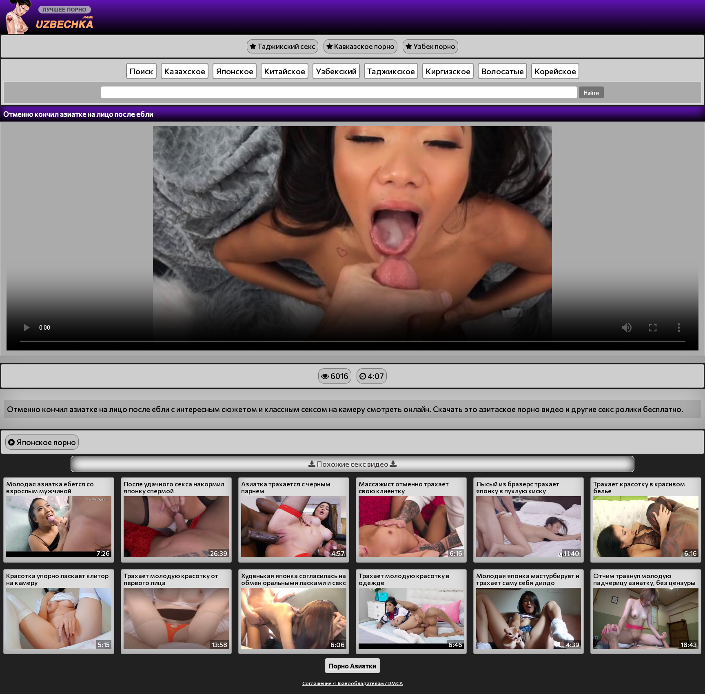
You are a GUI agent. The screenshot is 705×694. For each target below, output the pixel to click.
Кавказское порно (364, 46)
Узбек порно (433, 46)
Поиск (141, 71)
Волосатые (502, 71)
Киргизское (448, 71)
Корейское (555, 71)
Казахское (184, 71)
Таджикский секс (285, 46)
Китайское (284, 71)
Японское (234, 71)
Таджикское (391, 71)
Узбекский (336, 71)
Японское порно (45, 442)
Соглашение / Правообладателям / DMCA (352, 683)
